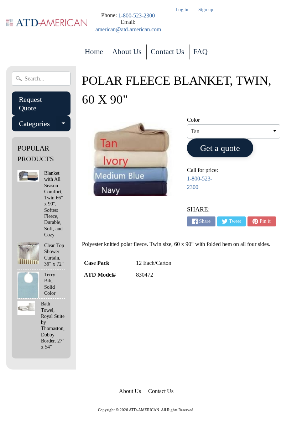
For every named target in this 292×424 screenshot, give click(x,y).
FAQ (200, 51)
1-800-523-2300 (136, 16)
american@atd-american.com (128, 29)
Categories (44, 125)
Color (193, 120)
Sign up (205, 9)
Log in (182, 9)
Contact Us (167, 51)
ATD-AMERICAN (144, 410)
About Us (126, 51)
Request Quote (30, 103)
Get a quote (220, 148)
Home (94, 51)
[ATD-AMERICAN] (46, 22)
